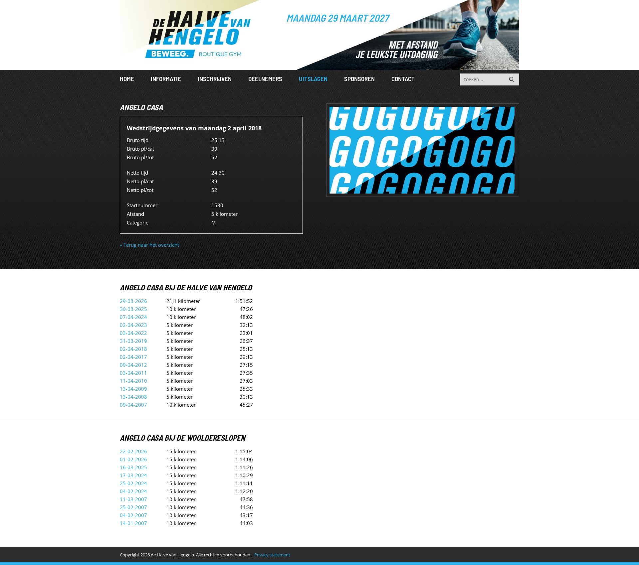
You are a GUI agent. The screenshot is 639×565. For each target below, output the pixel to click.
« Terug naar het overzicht (149, 244)
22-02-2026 (133, 451)
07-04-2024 (133, 317)
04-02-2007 (133, 515)
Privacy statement (272, 555)
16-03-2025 (133, 467)
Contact (403, 78)
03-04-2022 (133, 333)
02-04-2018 (133, 349)
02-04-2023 (133, 325)
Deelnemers (265, 78)
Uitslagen (313, 78)
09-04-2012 (133, 364)
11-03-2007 (133, 499)
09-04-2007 (133, 404)
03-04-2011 (133, 372)
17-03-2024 (133, 475)
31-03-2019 (133, 341)
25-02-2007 (133, 507)
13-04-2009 (133, 388)
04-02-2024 (133, 491)
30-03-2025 (133, 309)
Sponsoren (359, 78)
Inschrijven (215, 78)
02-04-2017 (133, 356)
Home (127, 78)
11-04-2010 (133, 380)
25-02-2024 (133, 483)
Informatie (166, 78)
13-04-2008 (133, 396)
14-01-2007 (133, 523)
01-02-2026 (133, 459)
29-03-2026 (133, 301)
